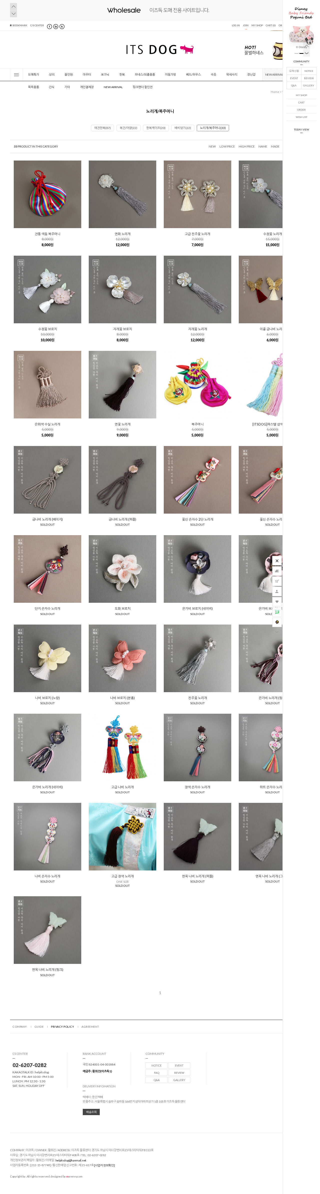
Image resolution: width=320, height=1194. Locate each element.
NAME (262, 146)
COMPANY (19, 1026)
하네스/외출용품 (145, 74)
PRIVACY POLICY (62, 1026)
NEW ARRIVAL (274, 74)
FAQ (156, 1072)
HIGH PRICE (247, 146)
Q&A (293, 85)
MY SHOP (301, 95)
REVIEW (309, 78)
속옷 (213, 74)
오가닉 (105, 74)
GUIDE (39, 1026)
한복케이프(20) (156, 128)
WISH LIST (301, 116)
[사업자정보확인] (104, 1165)
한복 (122, 74)
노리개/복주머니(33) (213, 128)
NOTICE (308, 70)
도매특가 (33, 74)
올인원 (68, 74)
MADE (275, 146)
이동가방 (170, 74)
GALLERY (308, 85)
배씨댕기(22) (182, 128)
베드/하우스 (193, 74)
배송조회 (91, 1112)
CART (301, 102)
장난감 (251, 74)
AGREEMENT (90, 1026)
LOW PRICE (227, 146)
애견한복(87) (102, 128)
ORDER (301, 109)
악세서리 (231, 74)
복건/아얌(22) (128, 128)
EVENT (294, 78)
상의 (51, 74)
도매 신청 (294, 70)
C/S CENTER (37, 25)
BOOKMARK (19, 25)
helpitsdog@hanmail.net (71, 1160)
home (275, 92)
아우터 (87, 74)
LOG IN (236, 25)
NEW (212, 146)
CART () (271, 25)
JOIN (245, 25)
